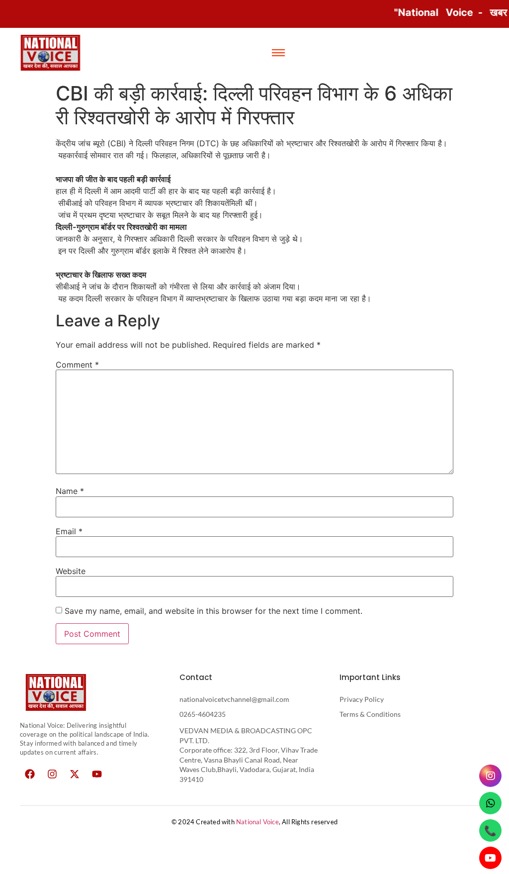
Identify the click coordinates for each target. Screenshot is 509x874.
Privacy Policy (361, 699)
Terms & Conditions (370, 714)
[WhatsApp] (490, 803)
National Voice (257, 822)
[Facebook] (30, 774)
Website (70, 571)
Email (69, 531)
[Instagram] (52, 774)
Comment (77, 365)
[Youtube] (97, 774)
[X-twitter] (75, 774)
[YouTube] (490, 858)
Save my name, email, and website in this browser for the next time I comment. (213, 611)
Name (70, 491)
